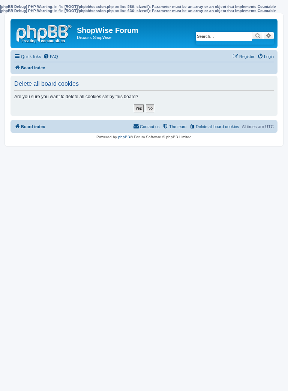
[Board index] (44, 32)
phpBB (124, 137)
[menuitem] (50, 56)
